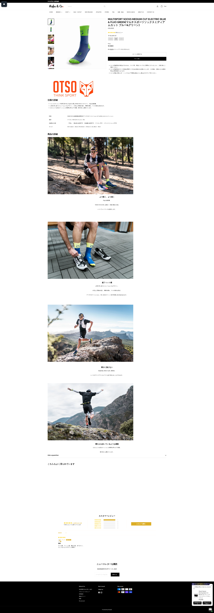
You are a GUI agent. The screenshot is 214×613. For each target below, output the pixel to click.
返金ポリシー (82, 596)
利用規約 (81, 594)
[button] (111, 32)
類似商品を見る (197, 603)
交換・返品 (121, 12)
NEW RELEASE (89, 12)
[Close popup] (211, 585)
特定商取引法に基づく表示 (85, 589)
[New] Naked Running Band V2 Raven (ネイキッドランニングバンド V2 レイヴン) (204, 595)
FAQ (113, 12)
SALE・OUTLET (77, 12)
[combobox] (87, 6)
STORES (107, 12)
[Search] (105, 6)
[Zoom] (81, 44)
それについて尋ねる (207, 603)
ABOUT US (141, 12)
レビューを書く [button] (141, 524)
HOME (51, 12)
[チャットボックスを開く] (210, 609)
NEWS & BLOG (131, 12)
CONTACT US (150, 12)
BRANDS (58, 12)
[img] (61, 537)
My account (82, 601)
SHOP (67, 12)
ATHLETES (98, 12)
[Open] (4, 4)
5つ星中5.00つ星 (77, 523)
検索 (80, 598)
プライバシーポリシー (84, 591)
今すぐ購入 (137, 58)
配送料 (111, 49)
